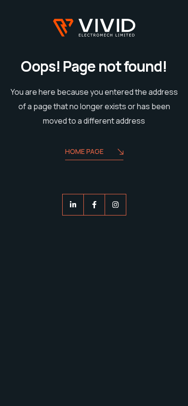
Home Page (84, 151)
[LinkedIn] (73, 204)
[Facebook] (94, 204)
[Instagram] (115, 204)
